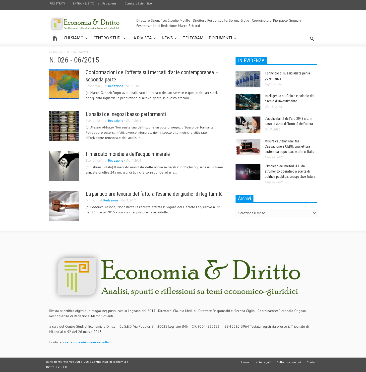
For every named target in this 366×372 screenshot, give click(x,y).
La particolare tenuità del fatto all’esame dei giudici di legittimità (154, 194)
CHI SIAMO (72, 40)
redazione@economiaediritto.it (88, 342)
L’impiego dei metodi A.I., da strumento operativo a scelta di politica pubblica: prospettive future (290, 171)
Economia (93, 86)
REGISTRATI (57, 3)
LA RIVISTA (140, 40)
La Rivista (55, 52)
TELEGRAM (193, 38)
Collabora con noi (289, 362)
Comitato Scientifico (138, 3)
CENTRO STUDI (106, 40)
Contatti (312, 362)
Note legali (263, 362)
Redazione (109, 3)
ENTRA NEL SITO (83, 3)
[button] (312, 38)
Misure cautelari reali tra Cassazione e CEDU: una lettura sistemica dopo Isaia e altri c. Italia (289, 146)
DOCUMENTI (219, 40)
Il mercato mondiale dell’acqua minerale (128, 154)
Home (245, 362)
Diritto (90, 200)
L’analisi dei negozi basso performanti (126, 114)
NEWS (166, 40)
